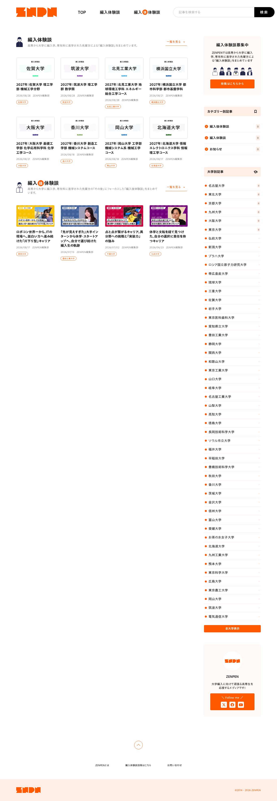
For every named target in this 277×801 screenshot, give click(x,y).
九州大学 (155, 254)
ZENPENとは (102, 765)
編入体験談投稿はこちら (138, 765)
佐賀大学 (22, 102)
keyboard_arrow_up (138, 745)
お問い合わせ (174, 765)
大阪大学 (22, 166)
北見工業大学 (113, 107)
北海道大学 (156, 166)
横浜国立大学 (157, 102)
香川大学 (66, 161)
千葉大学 (111, 254)
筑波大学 (66, 102)
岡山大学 (111, 166)
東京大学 (22, 254)
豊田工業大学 (68, 258)
